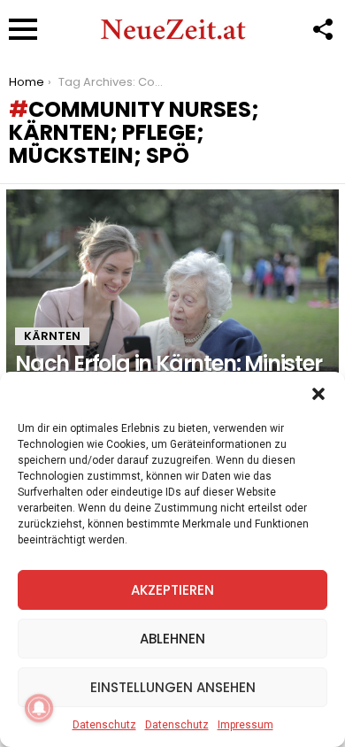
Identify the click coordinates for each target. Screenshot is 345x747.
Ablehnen (172, 638)
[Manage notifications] (39, 708)
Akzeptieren (172, 590)
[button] (318, 394)
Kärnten (52, 335)
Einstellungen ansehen (173, 687)
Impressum (245, 725)
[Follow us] (322, 29)
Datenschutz (104, 725)
